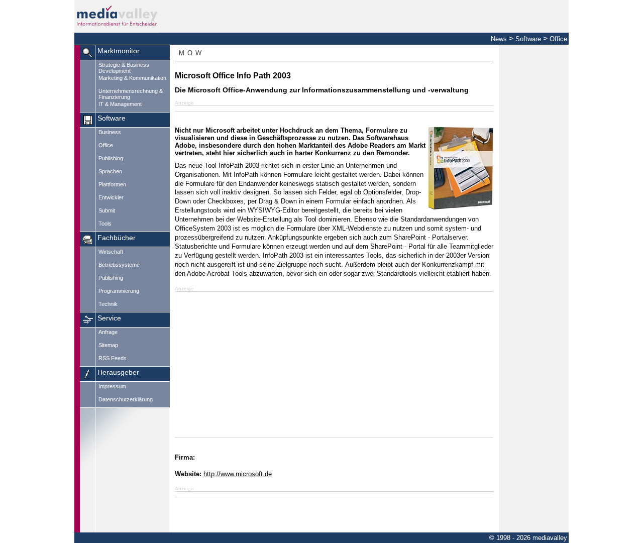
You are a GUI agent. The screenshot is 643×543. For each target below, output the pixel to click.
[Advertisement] (334, 364)
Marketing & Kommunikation (132, 78)
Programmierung (118, 291)
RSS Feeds (112, 358)
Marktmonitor (118, 51)
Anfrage (108, 332)
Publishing (110, 158)
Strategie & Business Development (123, 68)
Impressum (112, 386)
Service (109, 318)
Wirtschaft (110, 252)
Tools (105, 224)
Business (109, 132)
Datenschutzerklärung (125, 399)
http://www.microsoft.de (237, 474)
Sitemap (108, 345)
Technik (108, 304)
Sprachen (110, 171)
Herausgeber (118, 372)
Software (528, 39)
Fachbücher (116, 238)
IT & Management (120, 104)
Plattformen (112, 184)
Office (558, 39)
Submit (106, 210)
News (499, 39)
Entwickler (111, 197)
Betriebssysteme (119, 265)
